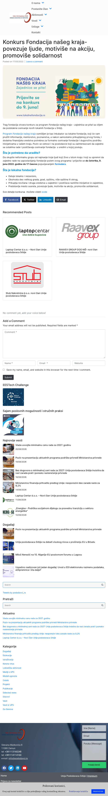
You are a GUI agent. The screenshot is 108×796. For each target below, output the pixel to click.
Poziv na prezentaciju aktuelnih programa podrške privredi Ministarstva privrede (58, 457)
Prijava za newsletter (11, 781)
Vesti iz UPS (8, 705)
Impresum (92, 776)
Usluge (35, 26)
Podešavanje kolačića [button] (78, 791)
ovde (44, 191)
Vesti (5, 701)
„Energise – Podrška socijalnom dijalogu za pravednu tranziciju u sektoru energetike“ (54, 509)
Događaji (7, 651)
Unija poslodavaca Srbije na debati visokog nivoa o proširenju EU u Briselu (55, 542)
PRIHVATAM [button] (98, 791)
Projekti (6, 684)
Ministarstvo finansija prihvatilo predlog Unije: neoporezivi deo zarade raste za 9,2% (57, 484)
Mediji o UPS (8, 672)
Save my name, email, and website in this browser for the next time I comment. (48, 369)
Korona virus (8, 663)
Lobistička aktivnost (12, 668)
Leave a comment (34, 61)
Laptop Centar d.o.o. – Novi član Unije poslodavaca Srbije (46, 495)
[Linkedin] (18, 768)
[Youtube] (24, 768)
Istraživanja (8, 659)
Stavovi (6, 696)
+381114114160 (13, 755)
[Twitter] (11, 768)
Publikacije (8, 688)
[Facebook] (4, 768)
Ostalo (6, 680)
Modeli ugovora (10, 676)
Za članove (8, 709)
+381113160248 (13, 751)
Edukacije (7, 655)
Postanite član (40, 8)
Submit (8, 377)
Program (19, 133)
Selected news (9, 692)
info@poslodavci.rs (18, 758)
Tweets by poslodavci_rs (14, 592)
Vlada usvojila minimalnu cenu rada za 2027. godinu (43, 445)
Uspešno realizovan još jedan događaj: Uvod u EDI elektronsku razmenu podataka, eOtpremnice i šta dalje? (59, 568)
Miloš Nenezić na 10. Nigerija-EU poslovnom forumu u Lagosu (48, 554)
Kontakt (36, 32)
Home (4, 775)
